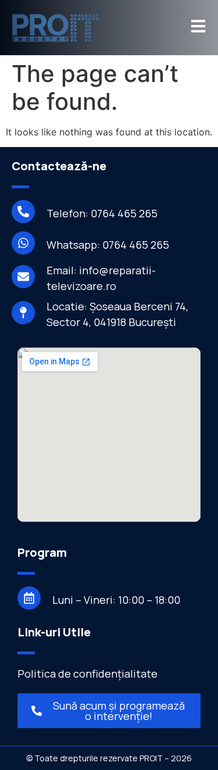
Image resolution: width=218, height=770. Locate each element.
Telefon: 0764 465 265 (102, 213)
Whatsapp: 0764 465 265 (108, 245)
